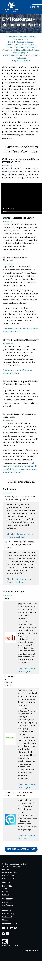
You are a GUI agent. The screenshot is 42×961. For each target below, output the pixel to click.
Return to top (7, 165)
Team (4, 889)
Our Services (7, 905)
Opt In (5, 919)
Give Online (7, 902)
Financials (6, 911)
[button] (35, 6)
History (5, 891)
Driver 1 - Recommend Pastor (21, 42)
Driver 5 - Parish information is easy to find (21, 55)
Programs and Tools (21, 60)
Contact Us (7, 916)
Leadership (7, 886)
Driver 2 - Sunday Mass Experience (21, 44)
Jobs (4, 908)
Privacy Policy (8, 913)
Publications (21, 58)
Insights (5, 894)
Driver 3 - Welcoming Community (21, 47)
